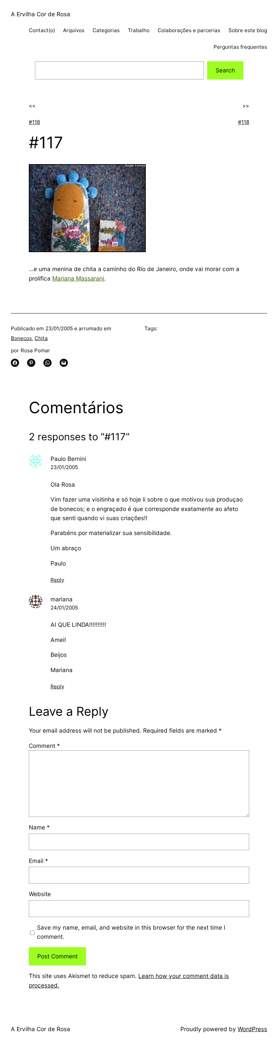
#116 (34, 122)
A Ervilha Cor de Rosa (40, 14)
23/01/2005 (64, 467)
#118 (243, 122)
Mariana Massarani (78, 278)
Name (39, 827)
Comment (44, 745)
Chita (41, 338)
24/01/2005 (64, 607)
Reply (57, 580)
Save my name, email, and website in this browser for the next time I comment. (131, 932)
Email (38, 860)
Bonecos (21, 338)
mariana (62, 599)
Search (225, 70)
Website (40, 893)
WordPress (252, 1028)
